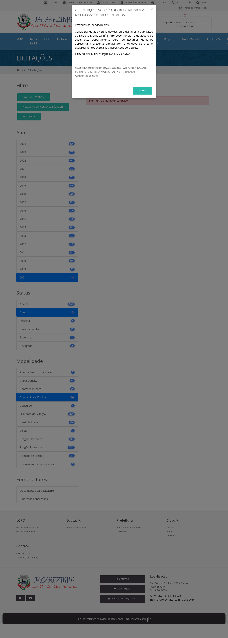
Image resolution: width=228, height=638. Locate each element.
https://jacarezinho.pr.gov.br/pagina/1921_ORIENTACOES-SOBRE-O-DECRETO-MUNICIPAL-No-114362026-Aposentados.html (111, 72)
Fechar (142, 90)
